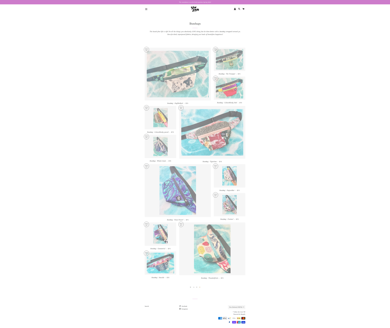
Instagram (184, 309)
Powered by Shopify (239, 314)
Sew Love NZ (241, 312)
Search (147, 306)
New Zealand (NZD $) (235, 307)
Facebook (184, 306)
